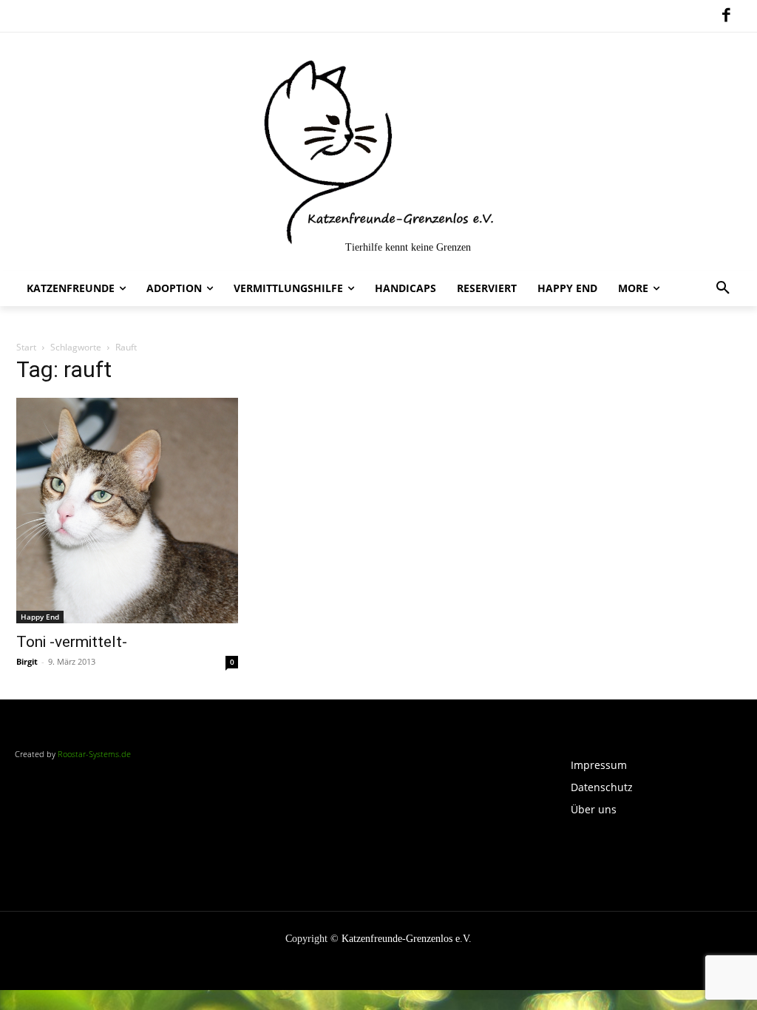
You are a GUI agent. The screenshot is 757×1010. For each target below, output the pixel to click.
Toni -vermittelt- (71, 642)
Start (26, 347)
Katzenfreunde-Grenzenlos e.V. (407, 938)
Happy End (40, 616)
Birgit (27, 661)
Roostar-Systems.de (94, 753)
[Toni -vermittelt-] (127, 511)
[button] (723, 288)
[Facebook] (726, 16)
